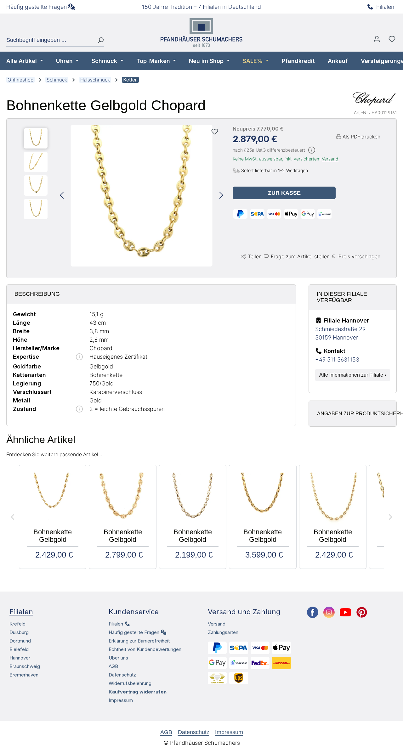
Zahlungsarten (223, 632)
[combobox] (49, 40)
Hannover (19, 658)
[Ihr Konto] (376, 40)
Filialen (385, 6)
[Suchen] (98, 40)
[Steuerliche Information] (311, 150)
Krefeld (17, 624)
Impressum (121, 700)
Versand (330, 158)
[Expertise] (79, 357)
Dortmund (20, 641)
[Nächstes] (221, 195)
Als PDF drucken (361, 137)
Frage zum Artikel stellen (300, 256)
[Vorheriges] (61, 195)
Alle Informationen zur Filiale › (352, 375)
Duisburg (19, 632)
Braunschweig (24, 666)
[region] (123, 196)
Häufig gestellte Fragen (36, 6)
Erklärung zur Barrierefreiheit (139, 641)
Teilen (255, 256)
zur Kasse (284, 193)
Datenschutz (122, 675)
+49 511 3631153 (337, 359)
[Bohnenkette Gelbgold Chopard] (142, 196)
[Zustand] (79, 409)
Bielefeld (19, 649)
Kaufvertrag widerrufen (138, 692)
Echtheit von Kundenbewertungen (145, 649)
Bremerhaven (23, 675)
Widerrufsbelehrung (130, 683)
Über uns (118, 658)
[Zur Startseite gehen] (201, 32)
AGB (113, 666)
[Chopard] (374, 99)
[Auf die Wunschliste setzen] (214, 131)
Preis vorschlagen (359, 256)
